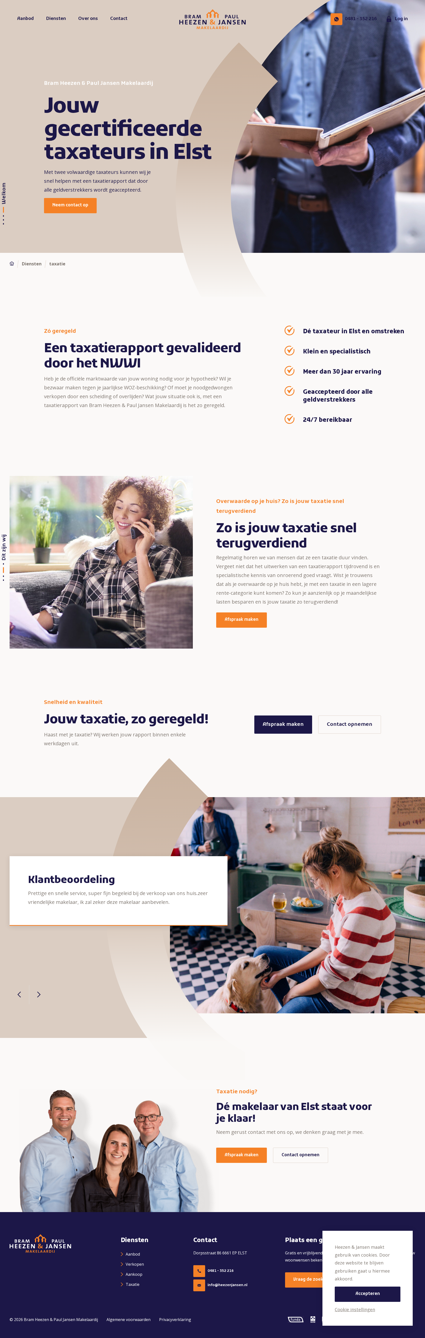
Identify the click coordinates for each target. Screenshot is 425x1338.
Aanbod (25, 19)
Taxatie (132, 1284)
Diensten (56, 19)
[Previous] (19, 994)
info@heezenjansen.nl (227, 1285)
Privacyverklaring (175, 1319)
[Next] (38, 994)
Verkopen (135, 1264)
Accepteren (367, 1294)
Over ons (88, 19)
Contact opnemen (349, 724)
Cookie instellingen (355, 1309)
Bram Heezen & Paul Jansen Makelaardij (61, 1319)
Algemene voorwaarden (128, 1319)
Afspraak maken (241, 620)
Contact (118, 19)
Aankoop (134, 1274)
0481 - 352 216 (221, 1271)
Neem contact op (70, 205)
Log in (401, 19)
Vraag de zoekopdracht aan (322, 1279)
